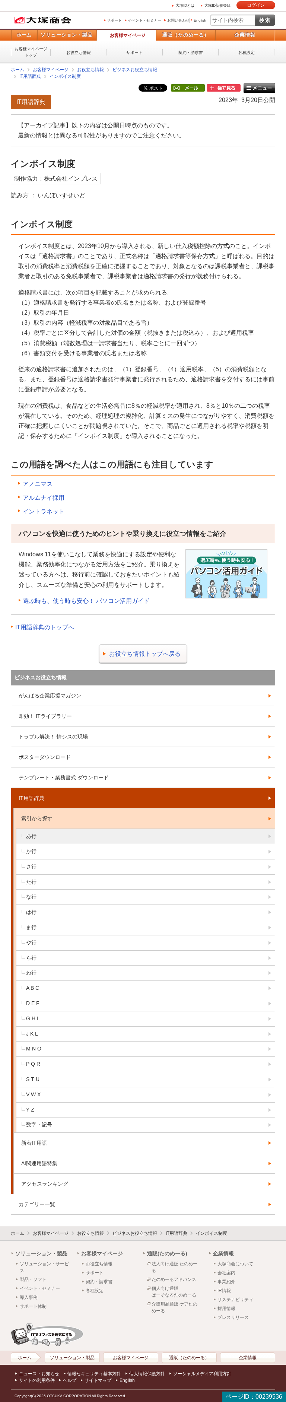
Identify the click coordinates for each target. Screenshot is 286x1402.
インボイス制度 (65, 76)
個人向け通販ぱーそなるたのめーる (174, 1292)
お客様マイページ (128, 35)
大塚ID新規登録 (217, 5)
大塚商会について (235, 1263)
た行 (31, 882)
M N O (33, 1049)
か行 (31, 851)
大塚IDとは (185, 5)
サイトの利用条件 (37, 1380)
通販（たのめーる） (185, 35)
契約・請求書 (190, 52)
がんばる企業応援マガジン (50, 696)
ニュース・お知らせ (39, 1373)
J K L (32, 1034)
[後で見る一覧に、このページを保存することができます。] (224, 88)
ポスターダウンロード (45, 757)
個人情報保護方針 (147, 1373)
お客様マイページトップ (31, 52)
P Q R (33, 1064)
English (200, 20)
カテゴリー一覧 (37, 1204)
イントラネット (43, 511)
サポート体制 (33, 1306)
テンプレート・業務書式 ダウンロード (64, 778)
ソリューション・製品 (67, 35)
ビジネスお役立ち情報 (134, 69)
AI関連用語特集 (39, 1163)
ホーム (24, 35)
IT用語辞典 (30, 76)
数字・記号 (39, 1125)
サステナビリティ (235, 1299)
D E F (32, 1003)
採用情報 (226, 1308)
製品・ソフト (33, 1279)
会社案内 (226, 1272)
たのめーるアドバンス (174, 1279)
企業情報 (245, 35)
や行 (31, 942)
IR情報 (224, 1290)
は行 (31, 912)
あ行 (31, 836)
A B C (32, 988)
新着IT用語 (34, 1143)
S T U (32, 1079)
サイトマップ (98, 1380)
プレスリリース (233, 1317)
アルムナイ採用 (43, 498)
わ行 (31, 973)
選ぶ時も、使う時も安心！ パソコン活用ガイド (86, 601)
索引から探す (37, 818)
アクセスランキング (44, 1184)
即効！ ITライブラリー (45, 716)
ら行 (31, 958)
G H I (32, 1018)
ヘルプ (69, 1380)
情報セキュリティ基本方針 (94, 1373)
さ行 (31, 867)
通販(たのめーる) (167, 1253)
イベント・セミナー (144, 20)
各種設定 (246, 52)
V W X (33, 1094)
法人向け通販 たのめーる (174, 1267)
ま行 (31, 927)
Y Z (30, 1110)
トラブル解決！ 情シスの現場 (53, 737)
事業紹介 (226, 1281)
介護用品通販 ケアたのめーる (174, 1307)
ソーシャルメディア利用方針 (202, 1373)
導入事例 (29, 1297)
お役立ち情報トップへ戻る (145, 654)
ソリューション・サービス (44, 1267)
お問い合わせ (178, 20)
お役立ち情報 (78, 52)
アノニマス (38, 484)
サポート (114, 20)
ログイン (256, 5)
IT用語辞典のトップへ (44, 627)
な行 (31, 897)
